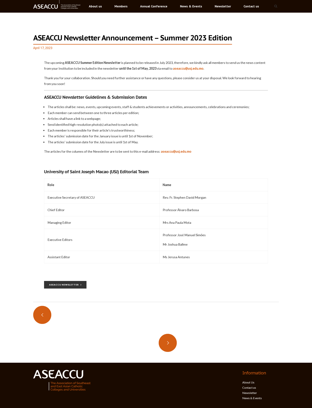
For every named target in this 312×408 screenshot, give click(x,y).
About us (95, 6)
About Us (248, 382)
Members (120, 6)
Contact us (251, 6)
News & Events (191, 6)
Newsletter (223, 6)
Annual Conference (153, 6)
